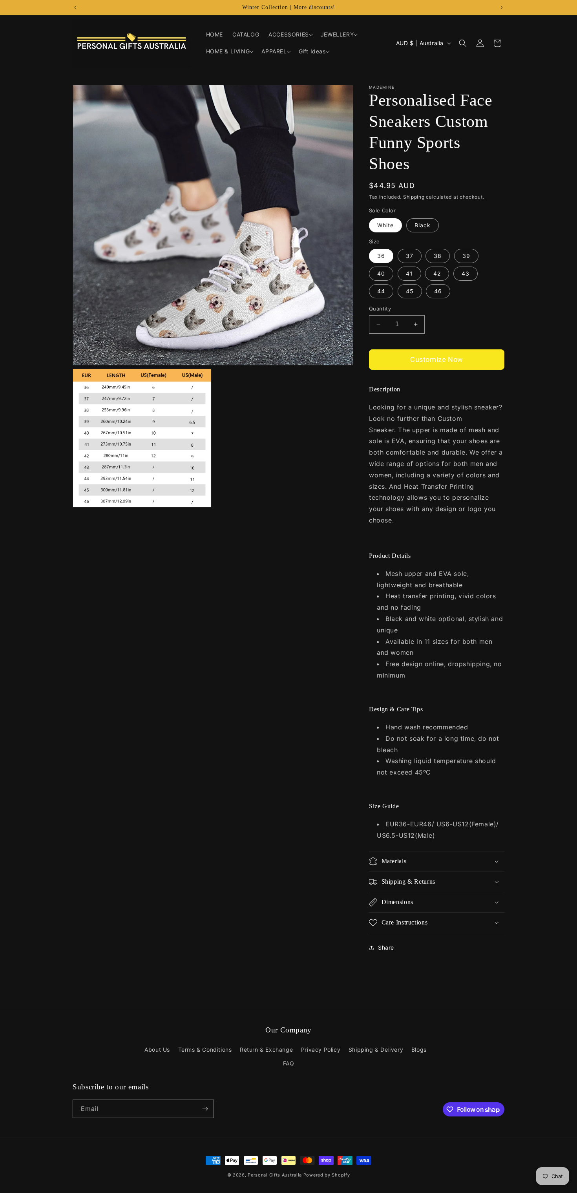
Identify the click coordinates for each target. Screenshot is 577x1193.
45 (410, 291)
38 (438, 255)
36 (381, 255)
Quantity (380, 308)
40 (381, 273)
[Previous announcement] (75, 7)
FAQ (288, 1063)
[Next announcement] (501, 7)
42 (437, 273)
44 (381, 291)
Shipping (414, 197)
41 (409, 273)
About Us (157, 1049)
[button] (290, 34)
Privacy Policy (320, 1049)
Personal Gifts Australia (275, 1175)
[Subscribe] (205, 1109)
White (385, 225)
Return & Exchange (266, 1049)
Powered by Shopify (326, 1175)
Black (422, 225)
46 (438, 291)
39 (466, 255)
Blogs (419, 1049)
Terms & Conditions (205, 1049)
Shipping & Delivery (376, 1049)
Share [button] (386, 947)
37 (409, 255)
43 (465, 273)
